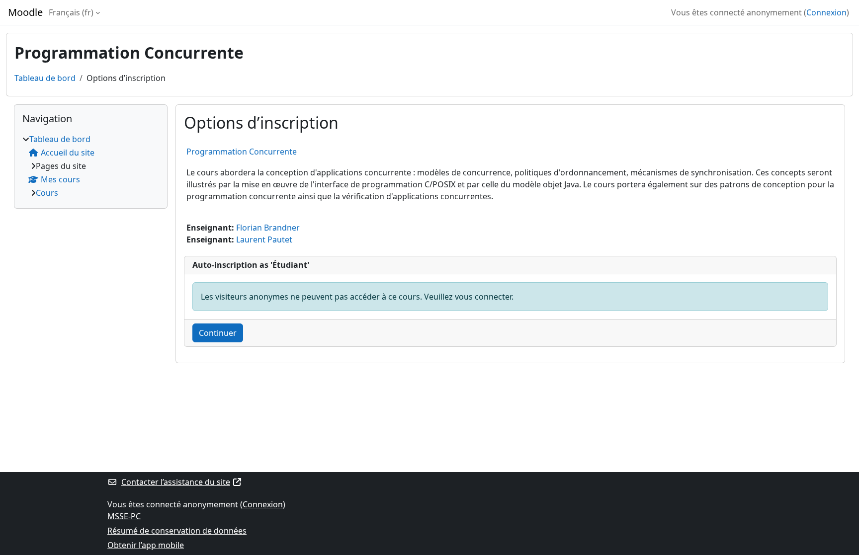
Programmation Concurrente (241, 151)
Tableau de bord (45, 78)
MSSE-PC (124, 516)
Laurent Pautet (264, 239)
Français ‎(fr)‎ (71, 12)
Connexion (826, 12)
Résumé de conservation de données (177, 530)
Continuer (218, 332)
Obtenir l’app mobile (145, 545)
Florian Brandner (268, 227)
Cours (47, 192)
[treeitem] (90, 166)
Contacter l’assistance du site (175, 481)
